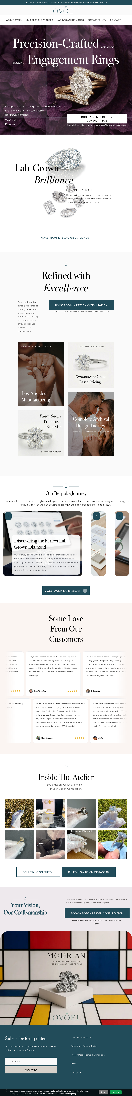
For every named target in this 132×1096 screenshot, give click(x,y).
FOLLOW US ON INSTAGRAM (91, 872)
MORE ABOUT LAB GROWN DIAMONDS (65, 237)
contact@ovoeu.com (81, 1037)
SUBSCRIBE (31, 1070)
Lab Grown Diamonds (70, 20)
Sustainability (97, 20)
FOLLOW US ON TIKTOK (38, 872)
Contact (115, 20)
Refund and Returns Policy (84, 1046)
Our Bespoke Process (39, 20)
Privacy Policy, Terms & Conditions (88, 1054)
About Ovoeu (14, 20)
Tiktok (73, 1063)
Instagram (76, 1072)
